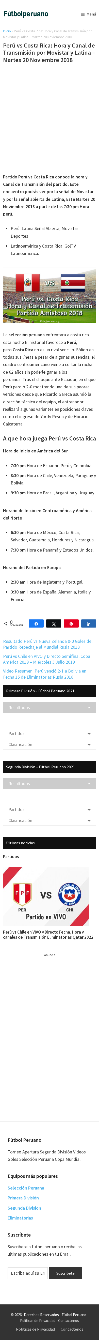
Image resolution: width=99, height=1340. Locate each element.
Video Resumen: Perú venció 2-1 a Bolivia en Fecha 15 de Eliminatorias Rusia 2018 (44, 674)
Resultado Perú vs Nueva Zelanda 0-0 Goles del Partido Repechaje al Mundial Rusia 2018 (47, 644)
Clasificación (20, 744)
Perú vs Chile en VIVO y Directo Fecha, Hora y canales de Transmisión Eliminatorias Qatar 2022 (48, 934)
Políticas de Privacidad (37, 1320)
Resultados (19, 707)
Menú (91, 14)
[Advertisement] (49, 119)
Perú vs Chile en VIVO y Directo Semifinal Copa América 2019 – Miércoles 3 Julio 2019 (46, 659)
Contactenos (68, 1320)
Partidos (16, 733)
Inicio (7, 31)
